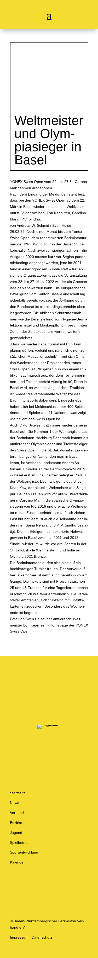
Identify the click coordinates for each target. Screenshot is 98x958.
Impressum (19, 937)
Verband (17, 812)
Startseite (18, 793)
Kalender (17, 862)
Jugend (16, 832)
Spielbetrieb (20, 842)
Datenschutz (42, 937)
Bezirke (16, 822)
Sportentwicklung (24, 852)
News (14, 803)
